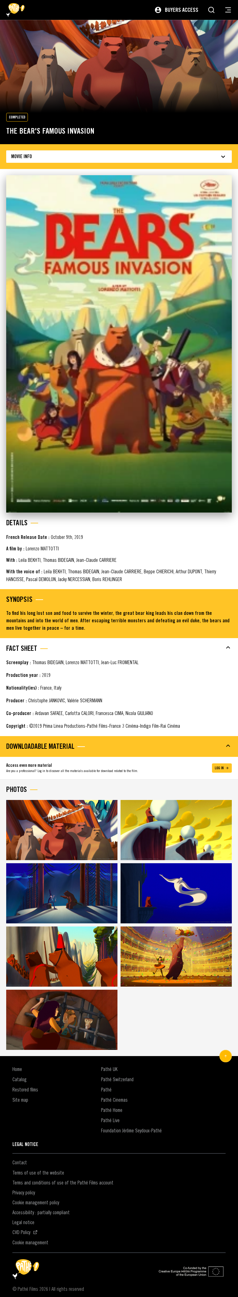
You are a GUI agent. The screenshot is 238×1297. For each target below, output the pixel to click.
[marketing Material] (119, 746)
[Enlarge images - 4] (176, 893)
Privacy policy (23, 1192)
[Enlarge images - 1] (61, 830)
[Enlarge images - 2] (176, 830)
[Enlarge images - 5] (61, 956)
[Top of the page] (225, 1056)
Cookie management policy (35, 1202)
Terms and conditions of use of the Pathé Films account (62, 1182)
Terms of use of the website (38, 1172)
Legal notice (23, 1222)
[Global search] (211, 10)
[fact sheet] (119, 647)
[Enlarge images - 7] (61, 1020)
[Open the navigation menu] (228, 10)
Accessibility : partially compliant (41, 1212)
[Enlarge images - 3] (61, 893)
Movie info (21, 156)
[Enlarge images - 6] (176, 956)
